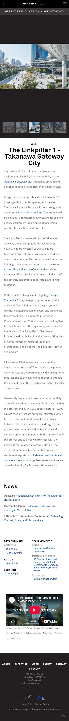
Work (34, 144)
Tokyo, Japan (12, 574)
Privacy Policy (27, 704)
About (6, 664)
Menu (65, 4)
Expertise (21, 664)
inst (23, 697)
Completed (12, 563)
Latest (47, 664)
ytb (45, 697)
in (30, 697)
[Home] (34, 3)
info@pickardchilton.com (34, 683)
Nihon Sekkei (41, 568)
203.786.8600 (34, 680)
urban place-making (30, 212)
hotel (27, 274)
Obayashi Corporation (45, 579)
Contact (61, 664)
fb (38, 697)
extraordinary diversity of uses (22, 269)
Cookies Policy (42, 704)
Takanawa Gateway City (18, 181)
